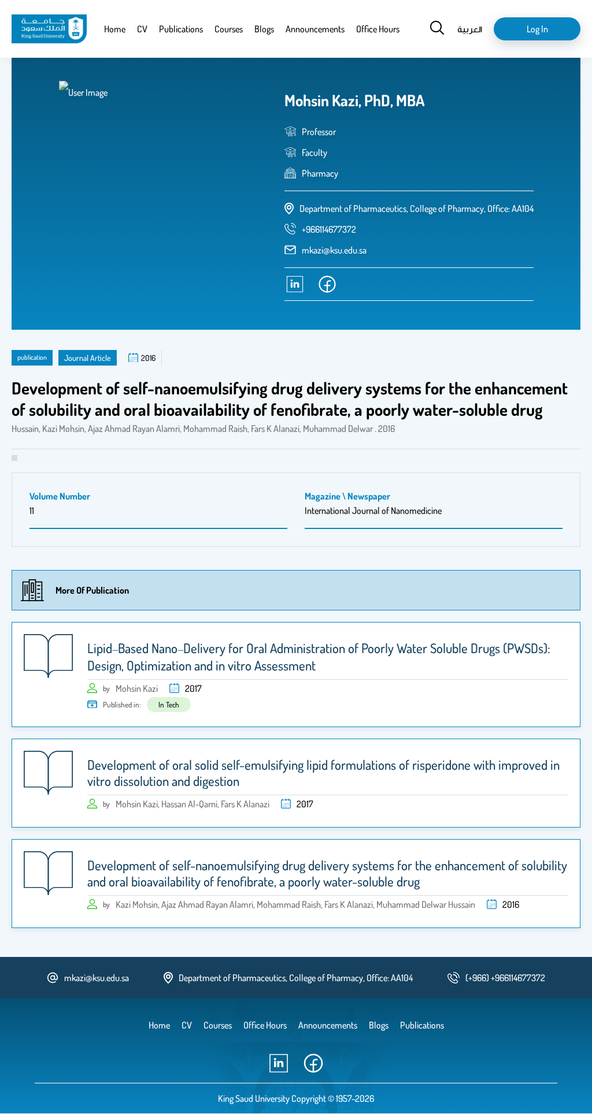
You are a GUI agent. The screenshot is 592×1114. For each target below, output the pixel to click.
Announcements (315, 29)
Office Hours (377, 29)
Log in (537, 29)
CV (142, 29)
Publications (181, 29)
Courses (228, 29)
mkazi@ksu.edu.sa (334, 250)
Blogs (264, 29)
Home (114, 29)
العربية (469, 29)
